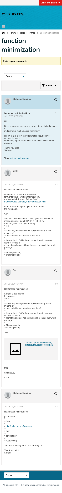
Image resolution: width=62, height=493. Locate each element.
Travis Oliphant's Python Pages (39, 342)
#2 (56, 184)
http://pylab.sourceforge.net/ (39, 345)
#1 (56, 112)
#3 (56, 284)
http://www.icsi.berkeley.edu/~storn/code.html (25, 202)
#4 (56, 406)
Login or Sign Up (49, 3)
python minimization (19, 158)
